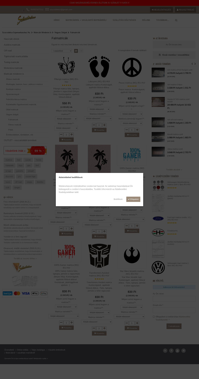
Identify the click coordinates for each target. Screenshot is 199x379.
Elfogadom (134, 199)
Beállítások (118, 199)
